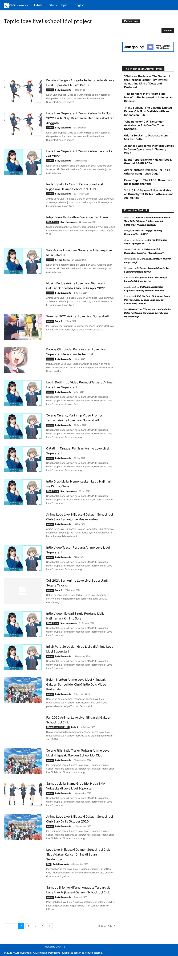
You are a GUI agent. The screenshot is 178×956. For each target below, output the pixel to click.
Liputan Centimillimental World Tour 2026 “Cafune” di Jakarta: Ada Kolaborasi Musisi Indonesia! (147, 221)
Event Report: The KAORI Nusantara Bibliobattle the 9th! (148, 182)
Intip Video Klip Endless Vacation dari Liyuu (77, 217)
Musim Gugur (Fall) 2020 (57, 727)
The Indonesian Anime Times (143, 68)
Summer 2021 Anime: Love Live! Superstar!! (77, 316)
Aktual (38, 5)
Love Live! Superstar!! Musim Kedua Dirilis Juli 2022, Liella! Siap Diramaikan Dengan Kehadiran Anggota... (80, 118)
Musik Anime (52, 222)
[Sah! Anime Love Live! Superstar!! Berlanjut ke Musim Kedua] (23, 261)
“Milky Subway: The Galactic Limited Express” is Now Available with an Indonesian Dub (148, 111)
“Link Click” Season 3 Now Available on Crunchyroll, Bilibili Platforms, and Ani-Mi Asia (148, 194)
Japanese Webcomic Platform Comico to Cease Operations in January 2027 (149, 149)
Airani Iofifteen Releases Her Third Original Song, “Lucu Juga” (147, 171)
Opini (64, 5)
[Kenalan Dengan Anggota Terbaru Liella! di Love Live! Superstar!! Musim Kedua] (23, 91)
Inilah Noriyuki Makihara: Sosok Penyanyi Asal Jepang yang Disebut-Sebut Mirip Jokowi (147, 300)
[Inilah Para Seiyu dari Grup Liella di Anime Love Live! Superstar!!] (23, 657)
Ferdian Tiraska (62, 260)
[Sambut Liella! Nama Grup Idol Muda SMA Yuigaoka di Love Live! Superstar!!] (23, 794)
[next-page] (50, 926)
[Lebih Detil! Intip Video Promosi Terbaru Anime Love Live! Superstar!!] (23, 393)
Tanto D (58, 321)
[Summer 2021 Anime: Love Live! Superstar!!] (23, 327)
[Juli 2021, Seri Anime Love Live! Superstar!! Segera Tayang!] (23, 591)
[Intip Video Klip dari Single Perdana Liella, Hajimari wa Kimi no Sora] (23, 624)
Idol (48, 864)
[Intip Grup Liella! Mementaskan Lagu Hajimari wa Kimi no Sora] (23, 492)
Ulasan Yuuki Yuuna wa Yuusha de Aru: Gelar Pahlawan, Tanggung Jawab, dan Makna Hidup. (148, 313)
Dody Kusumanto (63, 90)
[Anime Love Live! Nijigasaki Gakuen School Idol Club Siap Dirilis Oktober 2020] (23, 827)
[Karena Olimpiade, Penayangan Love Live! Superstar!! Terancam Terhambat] (23, 360)
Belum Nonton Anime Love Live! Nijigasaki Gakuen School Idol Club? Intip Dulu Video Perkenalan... (76, 684)
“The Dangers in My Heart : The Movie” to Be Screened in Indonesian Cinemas (148, 97)
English (79, 5)
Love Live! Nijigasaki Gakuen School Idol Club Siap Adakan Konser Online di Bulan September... (78, 854)
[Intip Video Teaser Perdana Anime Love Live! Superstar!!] (23, 558)
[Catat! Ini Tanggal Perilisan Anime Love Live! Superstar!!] (23, 459)
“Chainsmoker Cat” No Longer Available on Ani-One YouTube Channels (144, 125)
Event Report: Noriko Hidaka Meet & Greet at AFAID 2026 (148, 161)
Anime (50, 90)
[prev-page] (7, 926)
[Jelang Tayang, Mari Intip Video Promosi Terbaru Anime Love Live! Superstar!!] (23, 426)
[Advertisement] (59, 52)
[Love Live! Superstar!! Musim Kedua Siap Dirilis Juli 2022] (23, 162)
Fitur (52, 5)
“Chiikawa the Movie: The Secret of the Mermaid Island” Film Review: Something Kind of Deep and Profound (147, 82)
